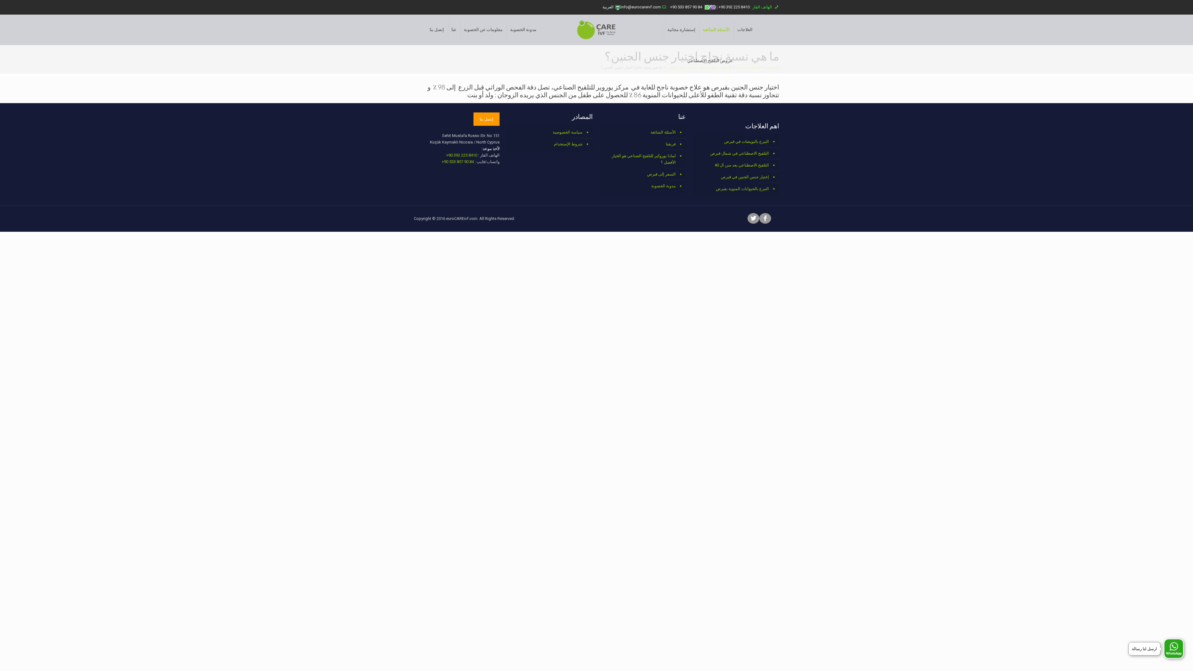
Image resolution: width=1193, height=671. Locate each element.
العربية (608, 7)
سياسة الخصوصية (568, 132)
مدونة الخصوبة (663, 186)
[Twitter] (753, 219)
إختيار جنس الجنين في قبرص (745, 177)
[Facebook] (765, 219)
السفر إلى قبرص (661, 174)
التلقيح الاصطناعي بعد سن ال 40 (742, 165)
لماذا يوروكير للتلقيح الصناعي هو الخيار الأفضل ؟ (644, 159)
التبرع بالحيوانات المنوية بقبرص (742, 188)
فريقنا (671, 144)
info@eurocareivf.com (641, 7)
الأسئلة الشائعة (663, 132)
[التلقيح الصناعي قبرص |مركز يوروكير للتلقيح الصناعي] (596, 29)
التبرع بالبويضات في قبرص (746, 141)
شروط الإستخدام (568, 144)
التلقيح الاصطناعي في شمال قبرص (739, 153)
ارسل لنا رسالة (1144, 648)
